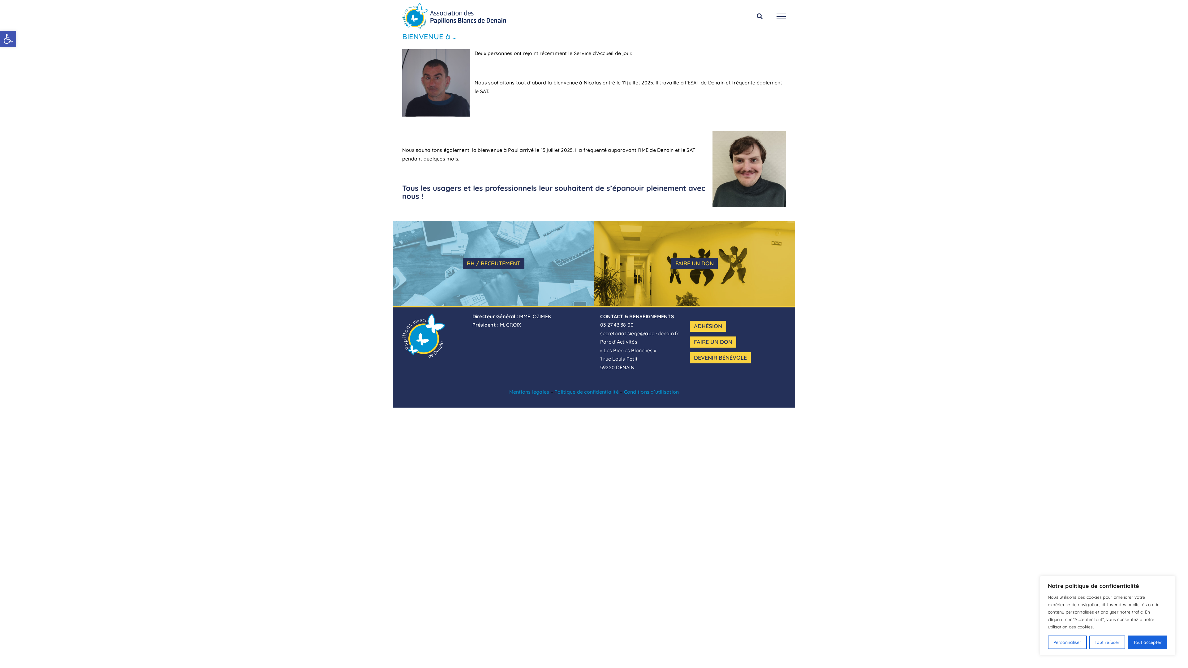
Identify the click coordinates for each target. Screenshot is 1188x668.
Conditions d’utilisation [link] (651, 392)
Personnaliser (1067, 642)
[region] (1108, 616)
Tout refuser (1107, 642)
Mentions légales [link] (529, 392)
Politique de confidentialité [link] (586, 392)
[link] (8, 39)
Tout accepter (1147, 642)
